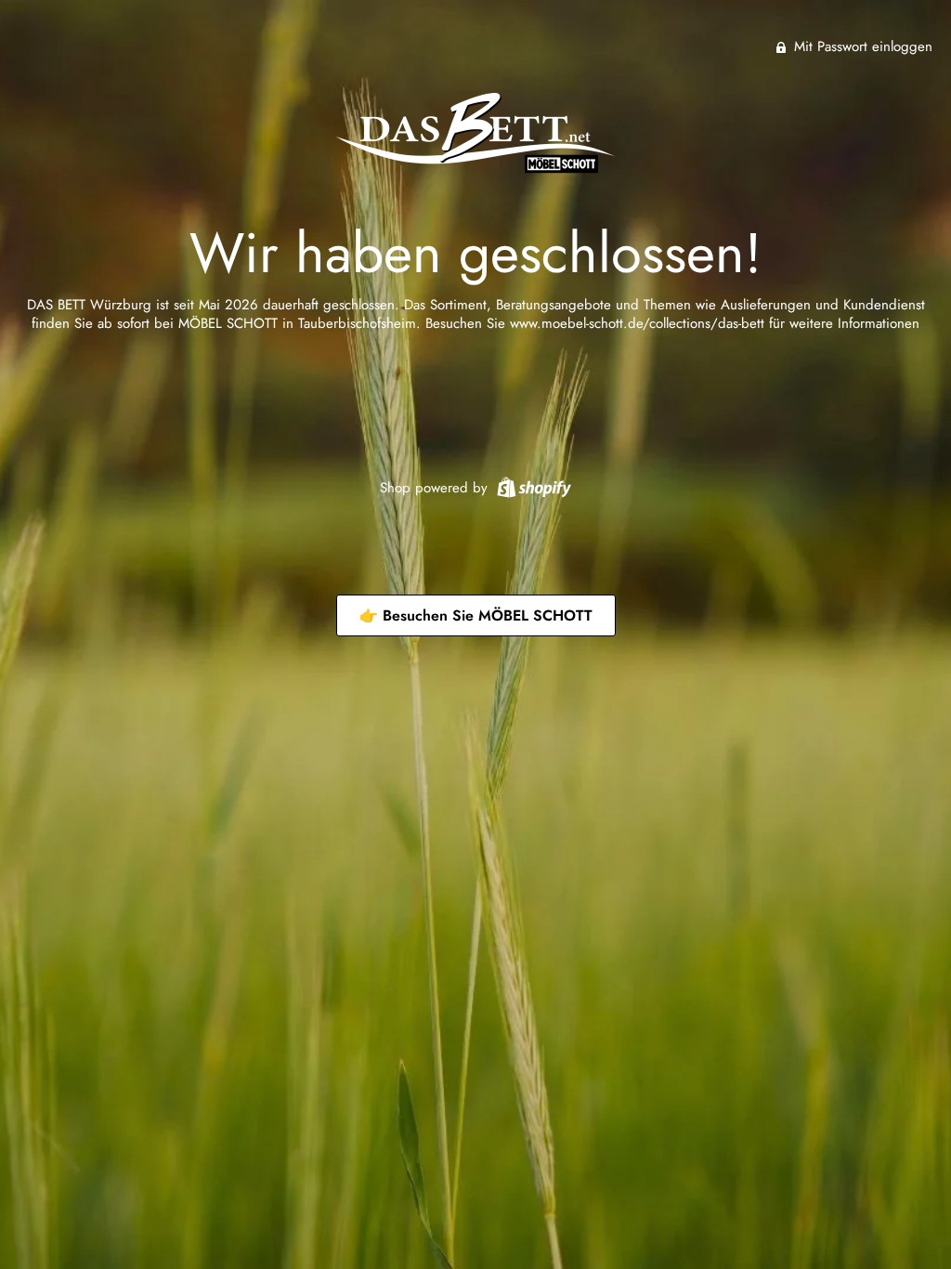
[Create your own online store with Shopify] (531, 486)
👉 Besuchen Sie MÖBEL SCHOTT (476, 615)
